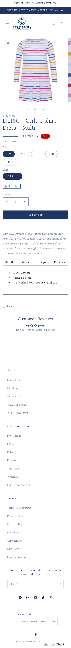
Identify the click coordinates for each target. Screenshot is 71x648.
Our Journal (13, 396)
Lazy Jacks (30, 641)
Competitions (14, 540)
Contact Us (13, 380)
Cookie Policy (14, 524)
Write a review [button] (35, 339)
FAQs (10, 444)
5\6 (37, 154)
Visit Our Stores (16, 404)
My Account (14, 436)
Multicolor (13, 176)
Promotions (13, 532)
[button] (7, 24)
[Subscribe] (60, 584)
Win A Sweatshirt (17, 413)
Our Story (13, 388)
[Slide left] (27, 109)
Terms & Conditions (19, 508)
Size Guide (13, 468)
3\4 (23, 154)
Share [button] (9, 306)
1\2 (9, 154)
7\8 (51, 154)
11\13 (10, 162)
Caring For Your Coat (19, 485)
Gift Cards (13, 549)
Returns (11, 460)
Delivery (12, 452)
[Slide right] (44, 109)
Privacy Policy (15, 516)
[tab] (11, 262)
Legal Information (17, 557)
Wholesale (12, 477)
